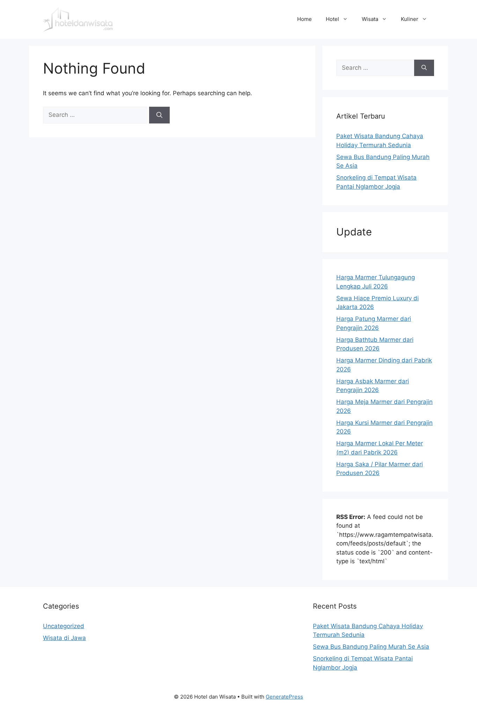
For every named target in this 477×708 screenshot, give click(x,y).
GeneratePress (284, 696)
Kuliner (409, 19)
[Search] (159, 115)
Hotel (332, 19)
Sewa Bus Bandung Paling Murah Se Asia (371, 646)
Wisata (370, 19)
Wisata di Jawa (64, 637)
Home (304, 19)
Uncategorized (63, 626)
